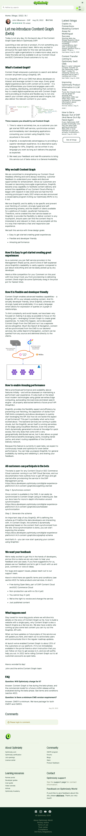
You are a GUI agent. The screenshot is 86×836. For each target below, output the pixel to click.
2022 (21, 16)
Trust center (43, 827)
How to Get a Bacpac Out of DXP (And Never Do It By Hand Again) (71, 116)
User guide (9, 783)
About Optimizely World (43, 820)
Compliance (43, 829)
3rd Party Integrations (43, 832)
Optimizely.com (10, 752)
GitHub (7, 788)
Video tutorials (10, 786)
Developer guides (11, 780)
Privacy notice (43, 822)
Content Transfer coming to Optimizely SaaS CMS (70, 60)
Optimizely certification (13, 755)
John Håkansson (18, 20)
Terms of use (43, 825)
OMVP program (52, 752)
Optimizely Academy (12, 791)
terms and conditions (42, 577)
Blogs (14, 16)
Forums (49, 755)
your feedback (24, 156)
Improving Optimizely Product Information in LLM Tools (71, 86)
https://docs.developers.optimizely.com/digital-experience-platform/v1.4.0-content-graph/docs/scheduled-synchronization (31, 506)
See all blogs (71, 140)
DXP (28, 20)
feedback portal (25, 564)
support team (11, 573)
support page (60, 782)
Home (7, 16)
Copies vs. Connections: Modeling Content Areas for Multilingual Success (70, 29)
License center (10, 760)
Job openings (10, 757)
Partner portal (10, 777)
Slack (49, 760)
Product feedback (53, 763)
